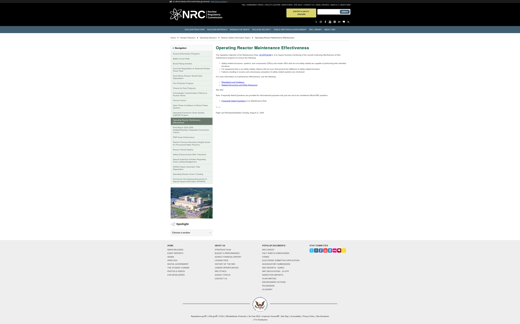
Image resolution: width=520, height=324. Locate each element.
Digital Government (178, 264)
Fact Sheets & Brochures (275, 253)
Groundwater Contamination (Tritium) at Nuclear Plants (190, 94)
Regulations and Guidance (233, 82)
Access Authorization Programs (186, 54)
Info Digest (268, 250)
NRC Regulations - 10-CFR (275, 271)
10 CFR (265, 55)
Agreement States (255, 5)
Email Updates (322, 5)
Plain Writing (269, 278)
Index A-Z (335, 5)
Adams (170, 257)
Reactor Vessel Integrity (183, 150)
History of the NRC (225, 264)
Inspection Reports (272, 275)
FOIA (221, 316)
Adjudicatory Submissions (276, 264)
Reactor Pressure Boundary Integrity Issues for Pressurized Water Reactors (191, 143)
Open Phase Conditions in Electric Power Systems (190, 106)
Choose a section (181, 233)
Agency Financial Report (228, 257)
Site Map (285, 316)
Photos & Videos (176, 271)
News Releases (175, 250)
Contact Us (309, 5)
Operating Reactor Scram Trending (188, 174)
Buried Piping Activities (182, 64)
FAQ (243, 5)
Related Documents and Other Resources (239, 85)
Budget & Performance (227, 253)
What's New (287, 5)
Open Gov (172, 260)
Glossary (267, 289)
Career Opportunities (226, 268)
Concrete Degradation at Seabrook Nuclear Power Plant (191, 69)
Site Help (298, 5)
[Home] (184, 14)
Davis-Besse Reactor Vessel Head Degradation (187, 77)
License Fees (221, 260)
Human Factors (179, 100)
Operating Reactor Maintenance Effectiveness (186, 121)
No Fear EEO (254, 316)
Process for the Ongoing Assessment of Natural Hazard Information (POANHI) (190, 180)
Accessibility (295, 316)
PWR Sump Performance (183, 137)
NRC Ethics (220, 271)
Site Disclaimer (322, 316)
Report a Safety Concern (301, 12)
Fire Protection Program (183, 83)
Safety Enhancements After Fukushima (189, 154)
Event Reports (175, 253)
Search (345, 12)
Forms (265, 257)
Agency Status (222, 275)
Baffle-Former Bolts (181, 59)
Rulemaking (268, 286)
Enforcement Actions (274, 282)
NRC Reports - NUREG (273, 268)
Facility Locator (272, 5)
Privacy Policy (308, 316)
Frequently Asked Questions (234, 101)
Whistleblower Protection (236, 316)
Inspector (269, 316)
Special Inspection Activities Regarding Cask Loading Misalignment (189, 160)
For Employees (260, 320)
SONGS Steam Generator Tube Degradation (186, 168)
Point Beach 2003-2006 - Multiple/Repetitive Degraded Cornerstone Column (191, 129)
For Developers (176, 275)
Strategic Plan (223, 250)
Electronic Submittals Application (280, 260)
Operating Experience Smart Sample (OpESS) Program (188, 114)
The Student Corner (178, 268)
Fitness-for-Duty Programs (184, 88)
